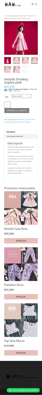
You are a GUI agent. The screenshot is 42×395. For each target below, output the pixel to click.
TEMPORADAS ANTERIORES (17, 16)
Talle (6, 97)
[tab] (21, 132)
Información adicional (15, 136)
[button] (23, 390)
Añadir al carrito (17, 110)
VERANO (30, 16)
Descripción (11, 132)
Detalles (21, 240)
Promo (22, 119)
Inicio (6, 16)
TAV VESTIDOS (30, 119)
